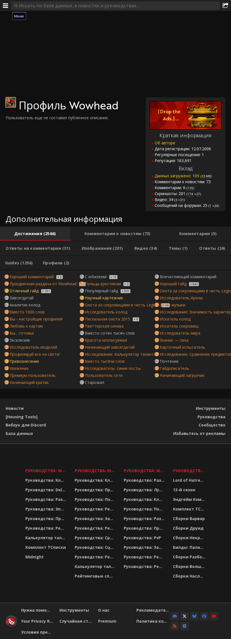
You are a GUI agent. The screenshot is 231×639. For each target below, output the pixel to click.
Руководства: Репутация (96, 528)
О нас (104, 610)
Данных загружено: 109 (183, 175)
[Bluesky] (194, 616)
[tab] (35, 234)
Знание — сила (174, 340)
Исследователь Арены (181, 297)
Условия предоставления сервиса (38, 632)
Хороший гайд (173, 283)
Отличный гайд (24, 290)
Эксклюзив (20, 340)
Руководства (211, 416)
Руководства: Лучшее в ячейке (145, 489)
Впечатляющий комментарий (188, 276)
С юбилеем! (96, 276)
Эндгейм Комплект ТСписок (190, 499)
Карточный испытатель (182, 347)
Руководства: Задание (96, 518)
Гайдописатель (174, 368)
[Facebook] (204, 616)
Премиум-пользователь (32, 375)
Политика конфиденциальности (153, 621)
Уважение (19, 368)
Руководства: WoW (46, 470)
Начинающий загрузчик (182, 375)
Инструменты (210, 408)
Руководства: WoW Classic (145, 470)
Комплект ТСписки (45, 547)
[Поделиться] (225, 5)
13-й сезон (184, 489)
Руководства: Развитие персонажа (46, 499)
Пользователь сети (104, 375)
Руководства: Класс (46, 480)
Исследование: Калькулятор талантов (122, 354)
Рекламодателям (153, 610)
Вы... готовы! (22, 333)
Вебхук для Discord (26, 425)
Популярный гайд (101, 290)
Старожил (94, 382)
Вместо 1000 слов (27, 312)
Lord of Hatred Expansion (190, 480)
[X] (184, 616)
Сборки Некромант (190, 537)
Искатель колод (175, 319)
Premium (107, 621)
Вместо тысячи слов (105, 361)
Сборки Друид (188, 528)
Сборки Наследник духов (190, 576)
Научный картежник (104, 297)
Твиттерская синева (104, 326)
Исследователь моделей (33, 347)
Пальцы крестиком (103, 283)
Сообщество (212, 425)
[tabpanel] (115, 329)
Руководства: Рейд (45, 528)
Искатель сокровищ (179, 326)
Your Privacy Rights (38, 621)
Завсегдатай (22, 297)
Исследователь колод (106, 312)
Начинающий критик (29, 382)
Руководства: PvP (142, 537)
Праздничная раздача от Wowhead (43, 283)
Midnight (34, 557)
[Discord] (174, 616)
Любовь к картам (26, 326)
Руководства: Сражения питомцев (96, 537)
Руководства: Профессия (46, 518)
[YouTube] (214, 616)
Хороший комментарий (32, 276)
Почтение (169, 361)
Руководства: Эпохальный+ (46, 509)
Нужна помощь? (38, 610)
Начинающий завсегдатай (110, 347)
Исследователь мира (180, 333)
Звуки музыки (172, 305)
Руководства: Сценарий (96, 547)
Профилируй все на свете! (35, 354)
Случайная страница (76, 621)
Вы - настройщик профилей (36, 319)
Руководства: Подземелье (96, 499)
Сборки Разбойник (190, 557)
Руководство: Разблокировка (145, 480)
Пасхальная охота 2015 (107, 319)
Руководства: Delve (46, 489)
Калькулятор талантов (46, 537)
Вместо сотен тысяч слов (110, 333)
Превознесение (24, 361)
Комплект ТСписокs (190, 509)
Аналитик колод (25, 305)
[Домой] (11, 625)
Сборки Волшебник (190, 566)
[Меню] (5, 5)
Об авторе (165, 142)
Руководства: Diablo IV (190, 470)
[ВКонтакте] (184, 626)
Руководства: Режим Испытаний (96, 557)
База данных (19, 433)
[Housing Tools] (21, 416)
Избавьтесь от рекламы (199, 433)
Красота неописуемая (106, 340)
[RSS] (174, 626)
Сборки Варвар (189, 518)
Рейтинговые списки (96, 576)
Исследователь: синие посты (113, 368)
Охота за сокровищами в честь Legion (122, 305)
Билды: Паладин (190, 547)
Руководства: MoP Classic (96, 470)
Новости (15, 408)
